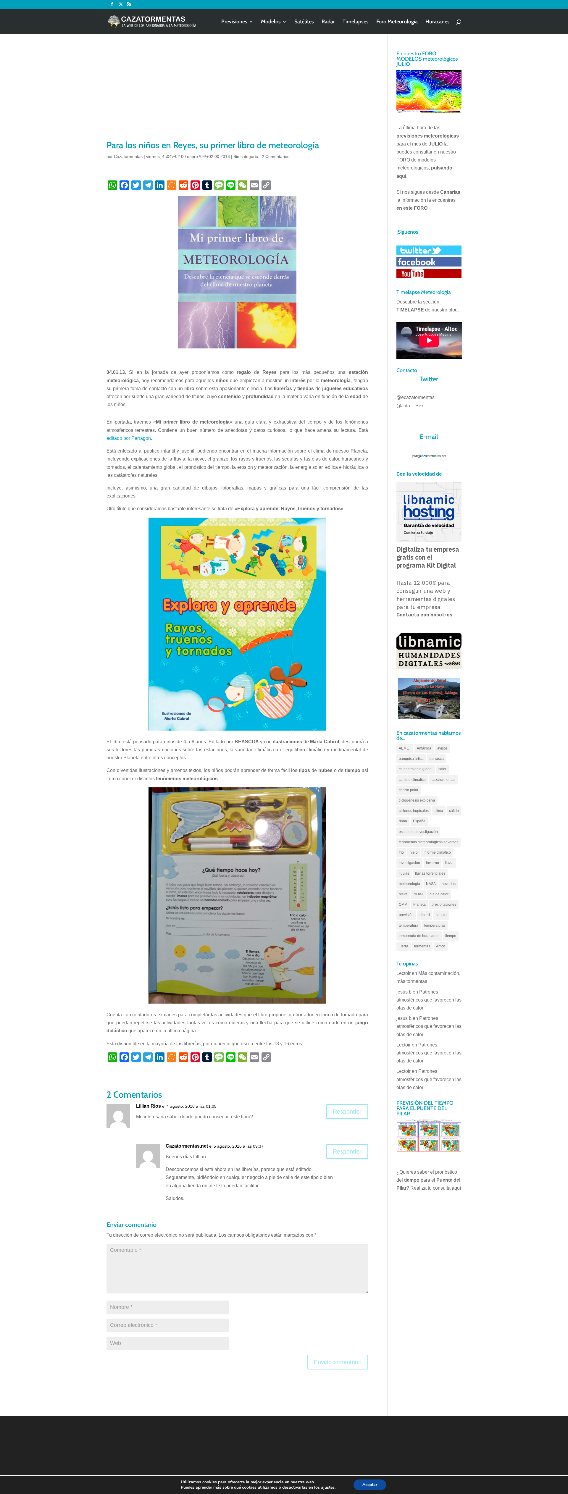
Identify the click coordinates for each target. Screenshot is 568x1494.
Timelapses (356, 22)
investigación (409, 863)
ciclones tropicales (414, 811)
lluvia (449, 863)
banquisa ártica (411, 759)
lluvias (404, 873)
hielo (414, 852)
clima (439, 811)
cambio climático (412, 780)
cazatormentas (443, 780)
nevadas (449, 884)
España (419, 821)
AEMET (405, 748)
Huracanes (437, 22)
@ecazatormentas (415, 397)
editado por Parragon (128, 438)
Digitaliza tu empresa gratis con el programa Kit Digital (427, 557)
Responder (347, 1111)
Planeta (419, 904)
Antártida (424, 748)
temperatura (408, 925)
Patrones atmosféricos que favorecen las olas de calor (429, 999)
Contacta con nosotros (424, 615)
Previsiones (234, 22)
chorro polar (408, 790)
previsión (406, 915)
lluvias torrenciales (430, 873)
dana (403, 821)
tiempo (450, 936)
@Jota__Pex (410, 405)
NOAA (419, 894)
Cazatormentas (128, 156)
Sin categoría (245, 156)
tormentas (422, 946)
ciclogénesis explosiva (417, 800)
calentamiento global (416, 769)
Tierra (403, 946)
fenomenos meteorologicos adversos (428, 842)
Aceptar (369, 1484)
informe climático (437, 852)
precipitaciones (444, 904)
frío (401, 852)
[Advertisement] (237, 94)
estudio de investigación (418, 832)
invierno (432, 863)
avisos (442, 748)
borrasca (437, 759)
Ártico (440, 946)
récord (424, 915)
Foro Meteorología (397, 22)
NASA (431, 884)
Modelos (271, 22)
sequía (441, 915)
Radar (328, 22)
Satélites (304, 22)
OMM (403, 904)
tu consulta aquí (444, 1188)
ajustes (328, 1487)
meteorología (409, 884)
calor (442, 769)
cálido (454, 811)
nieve (403, 894)
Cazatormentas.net (187, 1146)
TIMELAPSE (410, 309)
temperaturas (435, 925)
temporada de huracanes (419, 936)
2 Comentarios (275, 156)
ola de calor (439, 894)
